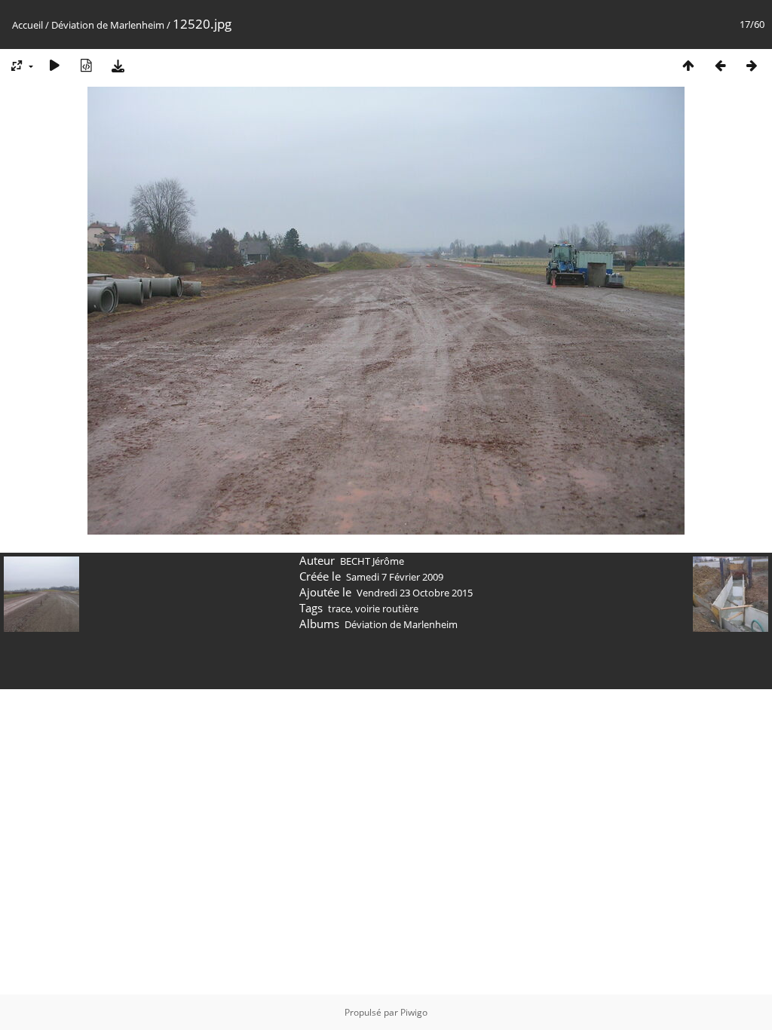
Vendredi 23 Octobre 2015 (415, 592)
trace (339, 608)
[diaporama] (54, 65)
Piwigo (413, 1012)
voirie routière (386, 608)
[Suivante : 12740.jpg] (751, 65)
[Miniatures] (688, 65)
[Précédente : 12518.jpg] (720, 65)
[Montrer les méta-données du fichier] (86, 65)
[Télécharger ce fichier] (117, 65)
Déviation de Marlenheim (107, 25)
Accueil (27, 25)
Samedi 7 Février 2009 (394, 577)
